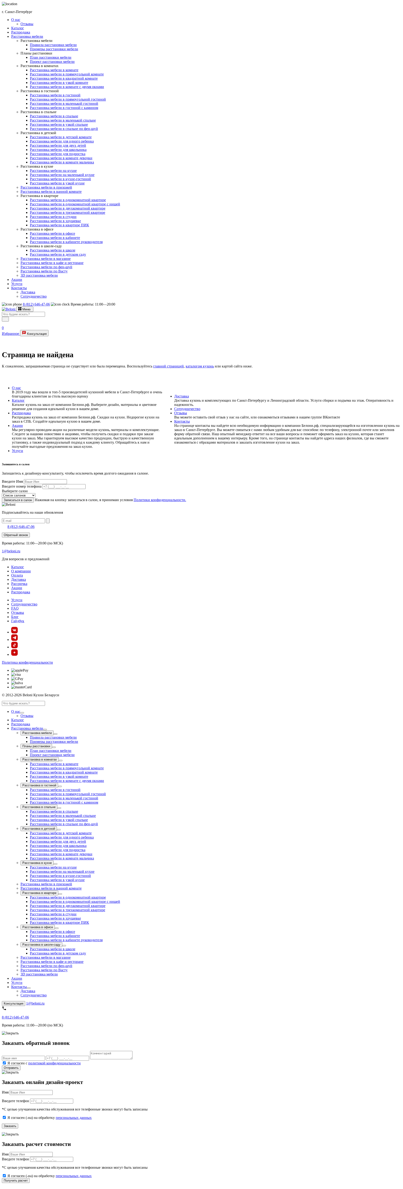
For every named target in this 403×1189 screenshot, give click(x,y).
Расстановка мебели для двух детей (58, 145)
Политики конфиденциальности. (160, 500)
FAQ (15, 608)
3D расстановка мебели (39, 275)
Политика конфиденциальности (27, 662)
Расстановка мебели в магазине (46, 259)
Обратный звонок (16, 535)
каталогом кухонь (200, 366)
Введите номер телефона (22, 486)
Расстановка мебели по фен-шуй (46, 267)
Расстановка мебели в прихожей (46, 187)
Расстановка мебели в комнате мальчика (62, 162)
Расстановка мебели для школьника (58, 150)
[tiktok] (14, 647)
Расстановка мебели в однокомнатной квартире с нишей (75, 204)
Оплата (17, 575)
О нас (15, 20)
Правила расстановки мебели (53, 45)
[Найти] (5, 319)
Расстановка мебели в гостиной (55, 95)
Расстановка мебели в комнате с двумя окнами (67, 87)
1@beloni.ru (11, 551)
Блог (15, 617)
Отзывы (27, 24)
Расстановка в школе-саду (41, 944)
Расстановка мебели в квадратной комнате (64, 78)
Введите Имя (12, 481)
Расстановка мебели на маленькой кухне (62, 175)
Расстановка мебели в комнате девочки (61, 158)
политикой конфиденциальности (54, 1063)
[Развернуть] (22, 712)
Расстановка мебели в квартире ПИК (59, 225)
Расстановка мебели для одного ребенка (62, 141)
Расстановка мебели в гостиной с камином (64, 108)
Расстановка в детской (38, 828)
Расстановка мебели (27, 36)
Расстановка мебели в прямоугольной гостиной (68, 99)
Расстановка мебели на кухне (53, 171)
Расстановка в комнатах (39, 759)
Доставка (28, 292)
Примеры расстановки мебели (54, 49)
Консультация (36, 334)
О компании (21, 571)
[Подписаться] (48, 520)
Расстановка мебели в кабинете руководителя (66, 242)
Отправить (11, 1068)
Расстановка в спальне (39, 807)
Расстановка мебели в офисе (52, 233)
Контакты (19, 288)
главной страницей (168, 366)
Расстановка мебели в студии (53, 217)
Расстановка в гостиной (39, 785)
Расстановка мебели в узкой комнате (59, 83)
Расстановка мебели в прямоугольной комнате (67, 74)
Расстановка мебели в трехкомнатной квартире (67, 212)
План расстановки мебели (50, 57)
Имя (5, 1092)
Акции (16, 280)
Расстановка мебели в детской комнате (61, 137)
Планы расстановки (36, 746)
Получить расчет (16, 1180)
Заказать (10, 1126)
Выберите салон (15, 491)
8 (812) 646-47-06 (36, 304)
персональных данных (74, 1118)
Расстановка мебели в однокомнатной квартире (68, 200)
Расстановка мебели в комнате (54, 70)
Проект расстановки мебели (52, 62)
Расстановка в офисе (37, 927)
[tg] (14, 640)
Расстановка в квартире (39, 893)
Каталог (17, 28)
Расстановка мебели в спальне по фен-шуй (64, 129)
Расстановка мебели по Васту (44, 271)
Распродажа (20, 32)
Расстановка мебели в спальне (54, 116)
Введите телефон (15, 1101)
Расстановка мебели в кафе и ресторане (52, 263)
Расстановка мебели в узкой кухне (57, 183)
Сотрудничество (34, 296)
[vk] (14, 632)
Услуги (16, 284)
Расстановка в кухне (37, 863)
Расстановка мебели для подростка (57, 154)
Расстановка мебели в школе (52, 250)
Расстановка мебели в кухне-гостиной (60, 179)
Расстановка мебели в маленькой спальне (63, 120)
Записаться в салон (18, 500)
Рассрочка (19, 584)
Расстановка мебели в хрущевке (55, 221)
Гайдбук (17, 621)
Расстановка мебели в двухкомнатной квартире (67, 208)
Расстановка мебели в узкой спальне (59, 124)
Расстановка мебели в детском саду (58, 254)
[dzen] (14, 654)
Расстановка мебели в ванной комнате (51, 192)
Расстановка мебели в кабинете (55, 238)
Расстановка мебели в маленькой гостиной (64, 103)
